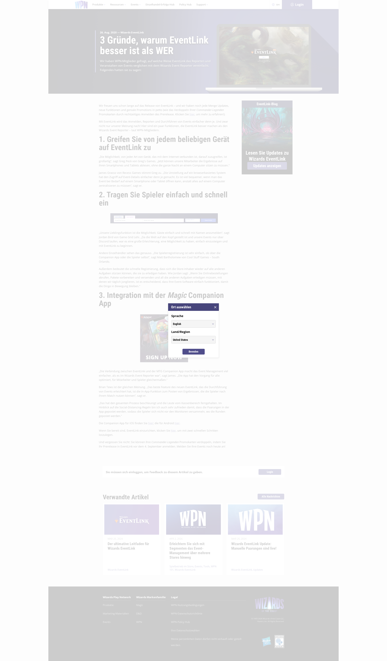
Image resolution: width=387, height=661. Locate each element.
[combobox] (190, 323)
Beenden (193, 351)
